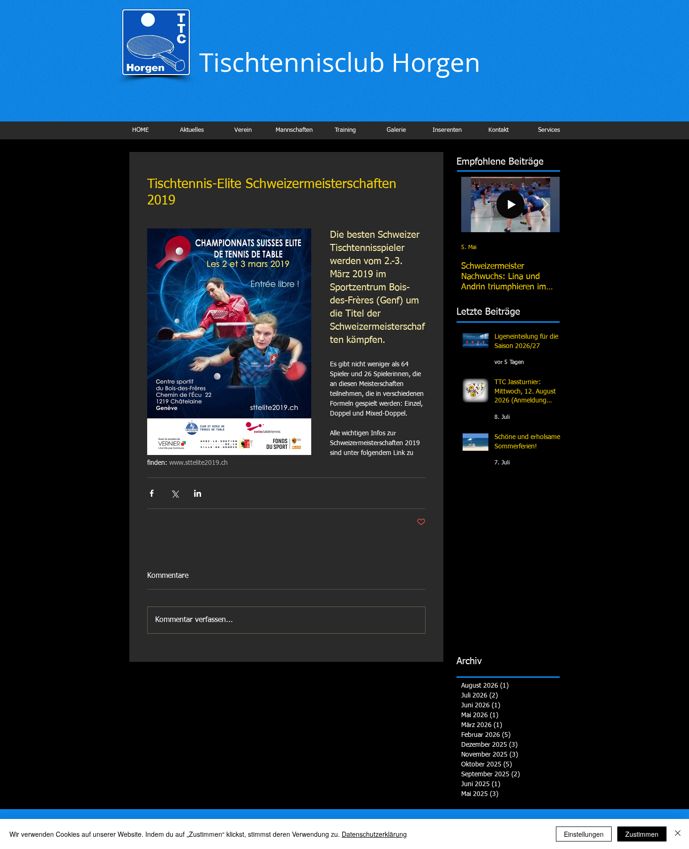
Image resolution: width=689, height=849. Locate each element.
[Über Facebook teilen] (151, 493)
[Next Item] (544, 204)
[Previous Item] (476, 204)
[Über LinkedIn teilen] (197, 493)
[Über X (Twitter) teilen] (174, 493)
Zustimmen (642, 834)
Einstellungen (584, 834)
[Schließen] (677, 833)
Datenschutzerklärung (374, 834)
